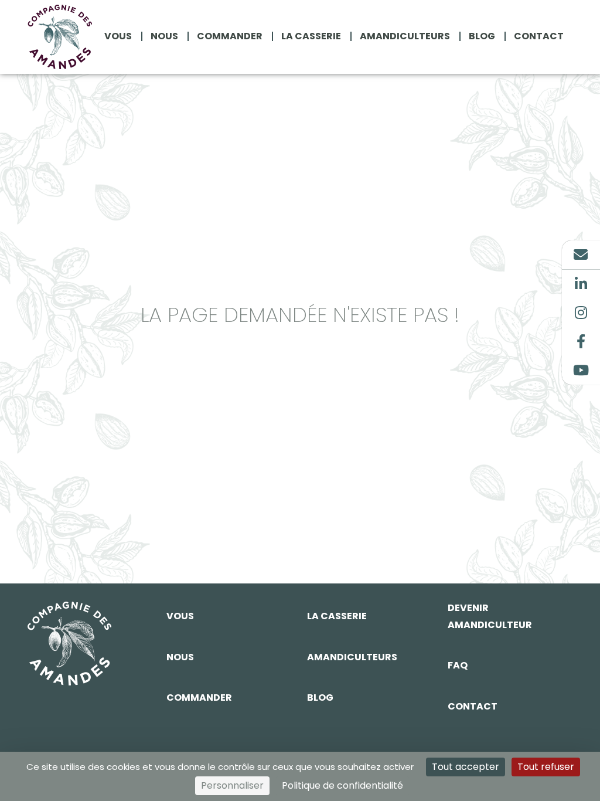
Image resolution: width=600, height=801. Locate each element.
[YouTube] (581, 370)
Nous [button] (164, 36)
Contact (472, 706)
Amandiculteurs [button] (405, 36)
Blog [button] (482, 36)
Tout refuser (545, 766)
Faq (458, 665)
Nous (180, 657)
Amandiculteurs (352, 657)
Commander (199, 697)
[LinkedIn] (581, 284)
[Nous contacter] (581, 254)
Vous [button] (118, 36)
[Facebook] (581, 341)
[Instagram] (581, 312)
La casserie (337, 616)
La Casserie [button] (311, 36)
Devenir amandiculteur (490, 616)
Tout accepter (465, 766)
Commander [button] (229, 36)
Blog (320, 697)
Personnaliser (232, 785)
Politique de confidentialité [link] (342, 785)
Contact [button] (539, 36)
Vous (180, 616)
